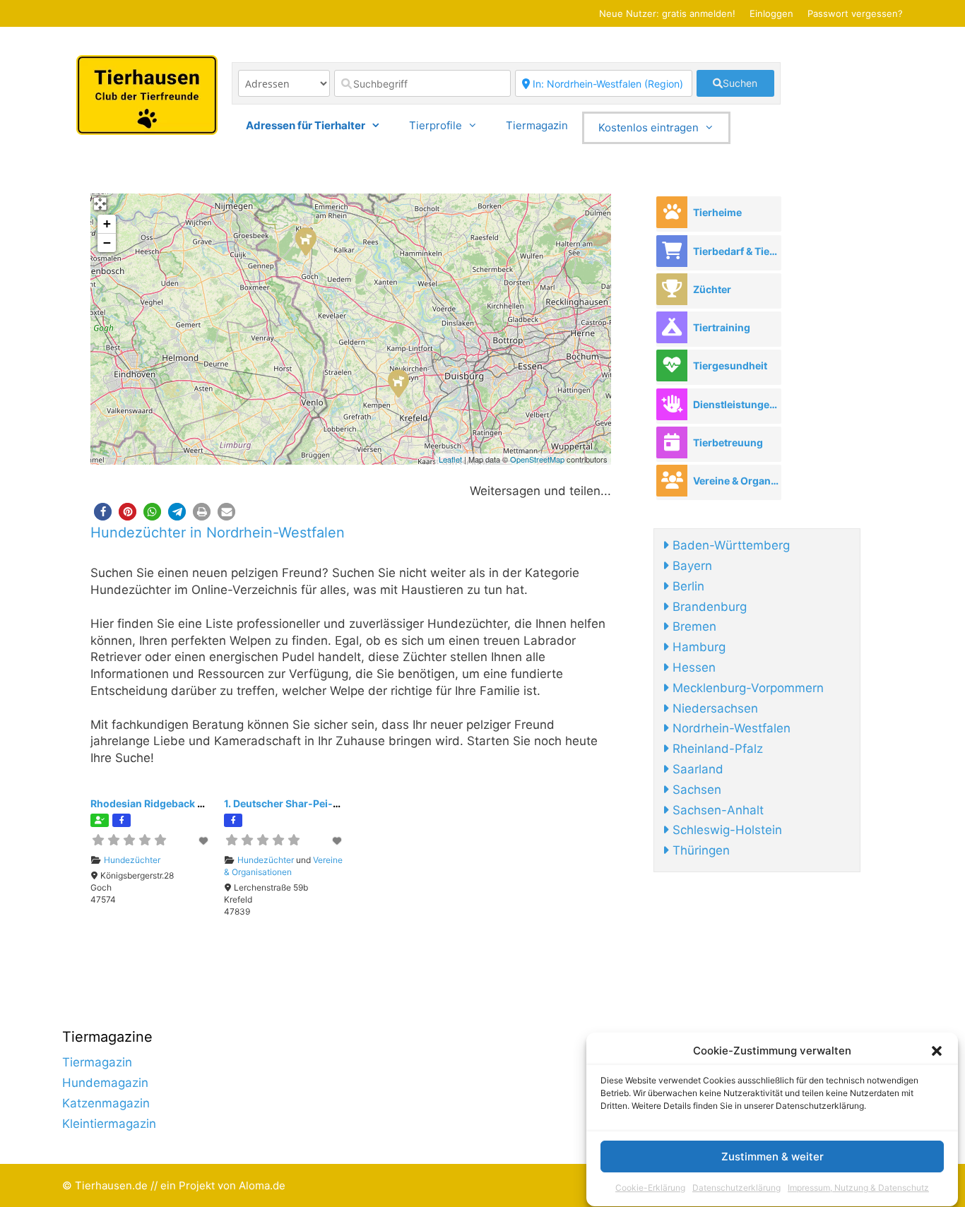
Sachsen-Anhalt (716, 810)
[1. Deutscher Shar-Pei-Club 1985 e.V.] (397, 382)
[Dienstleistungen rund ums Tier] (671, 404)
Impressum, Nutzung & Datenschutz (858, 1188)
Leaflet (450, 459)
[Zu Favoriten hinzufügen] (204, 841)
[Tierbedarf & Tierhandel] (671, 251)
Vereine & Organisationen (283, 866)
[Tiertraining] (671, 327)
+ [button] (107, 223)
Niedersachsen (713, 708)
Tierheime (717, 212)
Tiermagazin (537, 125)
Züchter (712, 289)
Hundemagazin (105, 1083)
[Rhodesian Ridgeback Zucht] (305, 240)
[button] (937, 1051)
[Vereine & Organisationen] (671, 481)
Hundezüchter (132, 860)
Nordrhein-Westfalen (730, 728)
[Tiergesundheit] (671, 365)
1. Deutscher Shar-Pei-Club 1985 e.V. (313, 803)
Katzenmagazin (106, 1103)
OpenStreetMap (537, 459)
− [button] (107, 242)
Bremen (692, 626)
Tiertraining (721, 327)
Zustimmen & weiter (772, 1156)
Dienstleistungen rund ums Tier (737, 404)
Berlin (686, 586)
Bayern (690, 566)
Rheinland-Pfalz (716, 749)
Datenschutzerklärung (736, 1188)
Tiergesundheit (730, 365)
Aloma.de (262, 1185)
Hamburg (697, 647)
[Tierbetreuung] (671, 442)
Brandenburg (708, 607)
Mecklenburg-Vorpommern (746, 688)
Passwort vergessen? (855, 13)
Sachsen (695, 790)
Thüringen (699, 850)
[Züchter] (671, 289)
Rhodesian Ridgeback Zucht (157, 803)
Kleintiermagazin (109, 1124)
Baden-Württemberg (729, 545)
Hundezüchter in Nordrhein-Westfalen (217, 532)
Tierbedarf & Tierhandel (737, 251)
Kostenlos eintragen (648, 127)
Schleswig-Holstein (725, 830)
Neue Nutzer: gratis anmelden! (667, 13)
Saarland (696, 769)
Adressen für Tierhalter (305, 125)
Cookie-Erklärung (650, 1188)
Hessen (692, 667)
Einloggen (771, 13)
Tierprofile (435, 125)
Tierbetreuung (728, 442)
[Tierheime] (671, 212)
